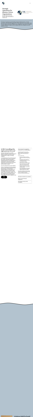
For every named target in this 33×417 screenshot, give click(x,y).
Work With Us (4, 177)
